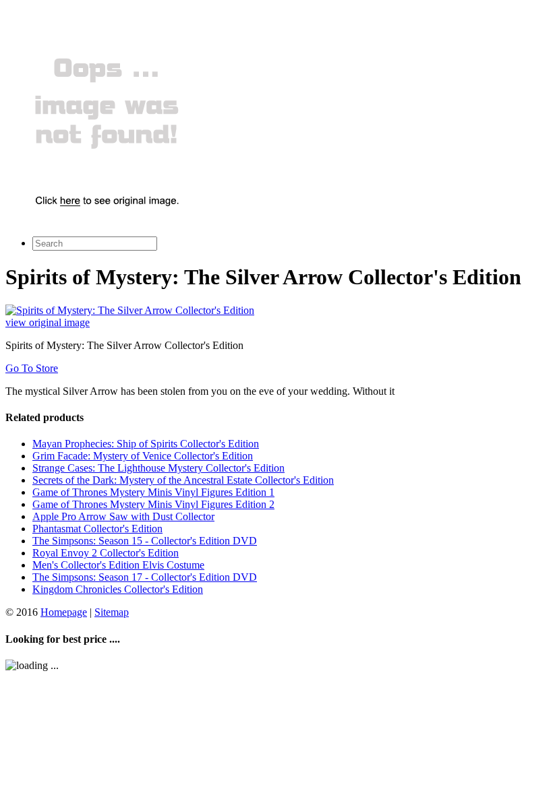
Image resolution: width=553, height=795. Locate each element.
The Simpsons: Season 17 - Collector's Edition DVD (144, 577)
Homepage (63, 612)
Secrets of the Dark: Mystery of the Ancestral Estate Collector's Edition (183, 480)
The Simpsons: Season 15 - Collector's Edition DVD (144, 540)
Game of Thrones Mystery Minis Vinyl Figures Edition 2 (153, 504)
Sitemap (111, 612)
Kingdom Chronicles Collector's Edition (117, 589)
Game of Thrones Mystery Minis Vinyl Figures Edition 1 (153, 492)
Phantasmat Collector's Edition (97, 528)
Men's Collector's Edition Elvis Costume (118, 565)
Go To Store (31, 368)
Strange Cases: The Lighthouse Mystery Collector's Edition (158, 468)
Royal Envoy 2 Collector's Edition (105, 553)
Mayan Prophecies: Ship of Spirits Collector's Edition (145, 443)
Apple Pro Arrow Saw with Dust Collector (123, 516)
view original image (47, 322)
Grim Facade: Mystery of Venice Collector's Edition (142, 456)
